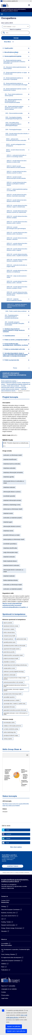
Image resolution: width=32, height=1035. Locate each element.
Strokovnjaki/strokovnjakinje (8, 381)
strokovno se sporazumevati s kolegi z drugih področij (14, 678)
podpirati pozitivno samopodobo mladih (13, 655)
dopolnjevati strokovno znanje (10, 626)
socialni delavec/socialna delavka (10, 389)
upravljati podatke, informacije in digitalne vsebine (13, 690)
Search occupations (15, 29)
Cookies (3, 992)
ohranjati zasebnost (8, 639)
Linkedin (8, 838)
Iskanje (16, 38)
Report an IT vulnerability (8, 986)
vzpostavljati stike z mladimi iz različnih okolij (14, 703)
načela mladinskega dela (9, 732)
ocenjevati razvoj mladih (9, 635)
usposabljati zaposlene (9, 697)
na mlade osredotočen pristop (10, 729)
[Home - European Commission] (5, 5)
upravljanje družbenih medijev (10, 735)
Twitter (7, 830)
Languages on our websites (9, 989)
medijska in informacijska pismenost (12, 725)
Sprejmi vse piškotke (13, 1026)
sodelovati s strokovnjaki (9, 674)
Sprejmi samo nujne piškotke (16, 1031)
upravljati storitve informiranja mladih (12, 693)
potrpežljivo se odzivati (9, 661)
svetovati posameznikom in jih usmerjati (13, 682)
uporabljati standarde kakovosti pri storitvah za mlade (14, 686)
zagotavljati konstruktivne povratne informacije (14, 710)
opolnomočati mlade (21, 639)
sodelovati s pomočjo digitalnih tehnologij (13, 671)
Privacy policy (5, 995)
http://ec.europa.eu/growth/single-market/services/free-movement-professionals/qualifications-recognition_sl (15, 605)
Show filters (7, 41)
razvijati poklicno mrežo (9, 668)
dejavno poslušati (7, 622)
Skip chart (16, 756)
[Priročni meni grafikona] (27, 755)
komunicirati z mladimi (8, 629)
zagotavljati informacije (9, 706)
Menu (1, 14)
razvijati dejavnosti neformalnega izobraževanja (15, 665)
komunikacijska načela (9, 722)
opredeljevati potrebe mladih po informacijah (14, 645)
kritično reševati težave (9, 632)
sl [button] (29, 5)
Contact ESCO (5, 900)
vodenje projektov (7, 738)
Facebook (8, 834)
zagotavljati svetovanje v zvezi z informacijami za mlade (15, 713)
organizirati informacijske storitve (11, 648)
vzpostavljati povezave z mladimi (11, 700)
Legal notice (4, 998)
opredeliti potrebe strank (9, 642)
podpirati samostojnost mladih (10, 658)
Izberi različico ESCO (7, 23)
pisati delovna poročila (8, 652)
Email (7, 842)
